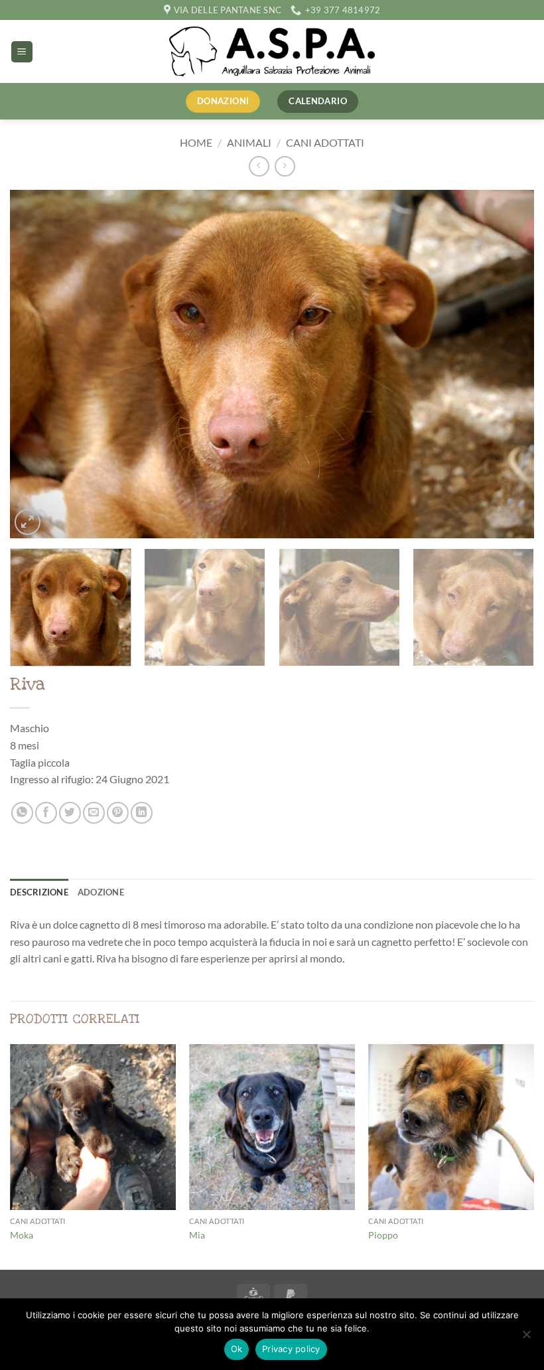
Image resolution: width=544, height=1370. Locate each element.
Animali (249, 142)
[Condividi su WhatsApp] (22, 813)
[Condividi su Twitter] (70, 813)
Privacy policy (291, 1348)
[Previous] (37, 364)
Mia (197, 1235)
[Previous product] (285, 166)
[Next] (507, 364)
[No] (526, 1338)
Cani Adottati (325, 142)
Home (196, 142)
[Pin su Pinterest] (118, 813)
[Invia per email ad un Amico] (94, 813)
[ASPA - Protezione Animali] (272, 51)
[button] (22, 52)
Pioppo (383, 1235)
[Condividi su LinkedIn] (142, 813)
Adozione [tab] (101, 892)
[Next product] (259, 166)
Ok (237, 1348)
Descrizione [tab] (39, 892)
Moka (21, 1235)
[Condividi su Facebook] (46, 813)
